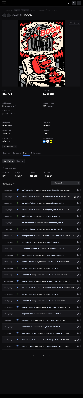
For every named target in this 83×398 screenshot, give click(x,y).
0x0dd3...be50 (53, 190)
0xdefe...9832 (52, 242)
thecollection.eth (29, 229)
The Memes (8, 10)
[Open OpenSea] (44, 141)
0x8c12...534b (52, 281)
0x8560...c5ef (53, 314)
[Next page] (49, 356)
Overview (7, 153)
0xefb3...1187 (52, 307)
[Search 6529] (74, 3)
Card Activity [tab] (8, 161)
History (26, 153)
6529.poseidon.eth (54, 236)
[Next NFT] (9, 15)
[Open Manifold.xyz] (47, 141)
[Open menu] (79, 3)
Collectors (17, 153)
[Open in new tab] (74, 23)
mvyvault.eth (27, 314)
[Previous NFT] (4, 15)
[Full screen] (71, 23)
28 (46, 356)
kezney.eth (51, 340)
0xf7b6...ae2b (27, 190)
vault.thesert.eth (54, 288)
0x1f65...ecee (57, 249)
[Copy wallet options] (37, 203)
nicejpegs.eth (57, 203)
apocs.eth (51, 320)
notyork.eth (26, 242)
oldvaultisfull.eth (29, 203)
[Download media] (78, 23)
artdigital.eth (56, 229)
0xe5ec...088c (54, 333)
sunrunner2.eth (28, 333)
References (36, 153)
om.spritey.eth (52, 216)
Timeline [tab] (19, 161)
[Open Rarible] (51, 141)
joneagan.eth (52, 346)
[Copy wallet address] (34, 190)
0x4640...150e (27, 197)
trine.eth (52, 268)
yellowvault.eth (51, 327)
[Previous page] (33, 356)
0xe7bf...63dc (52, 197)
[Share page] (68, 3)
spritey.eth (51, 210)
